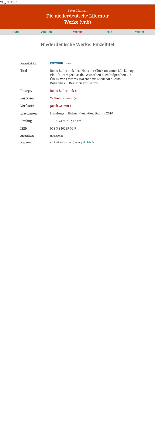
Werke (77, 31)
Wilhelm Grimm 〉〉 (63, 98)
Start (15, 31)
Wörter (139, 31)
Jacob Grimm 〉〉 (61, 106)
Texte (108, 31)
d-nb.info (88, 142)
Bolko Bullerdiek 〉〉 (63, 91)
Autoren (46, 31)
